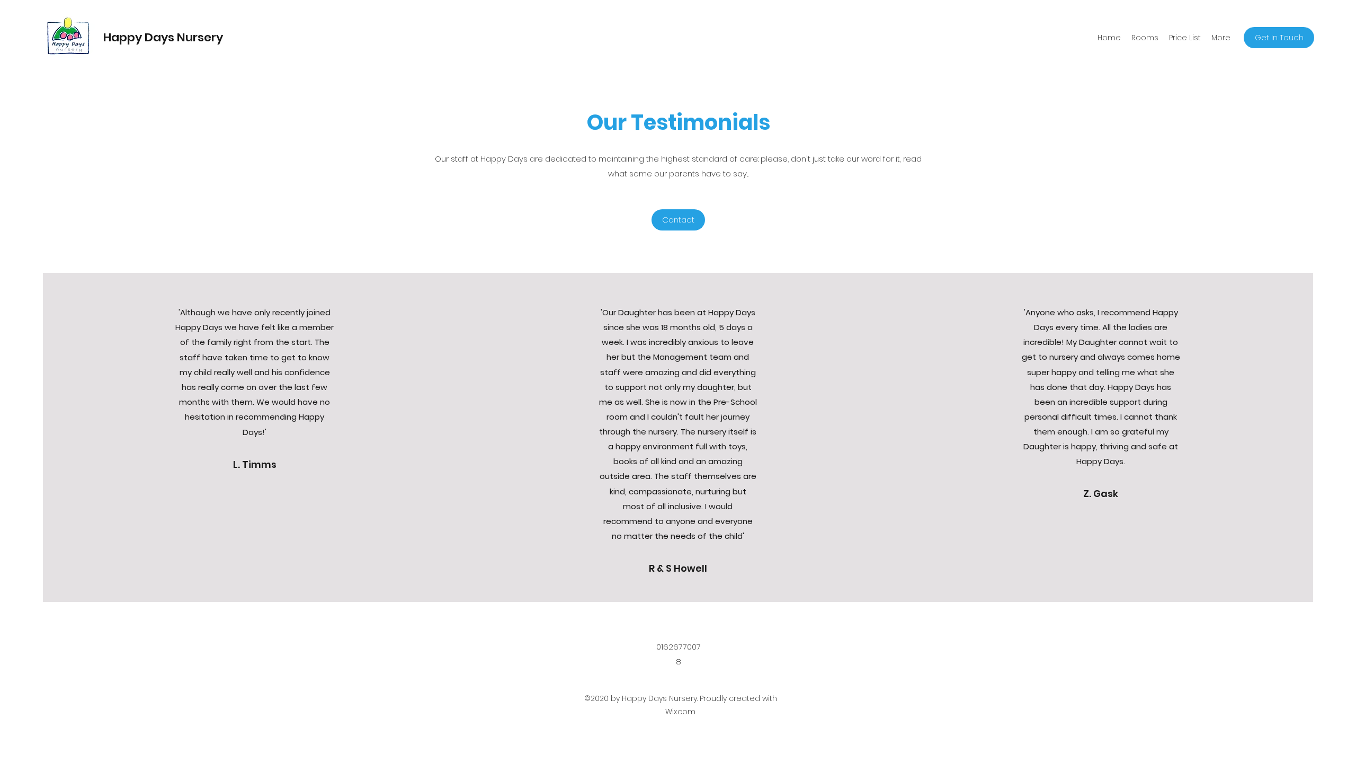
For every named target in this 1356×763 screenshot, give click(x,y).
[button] (1145, 38)
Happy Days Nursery (163, 37)
